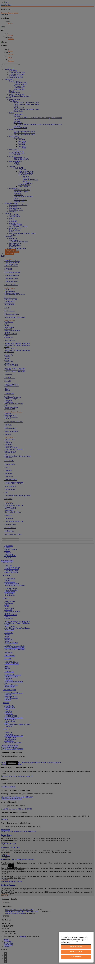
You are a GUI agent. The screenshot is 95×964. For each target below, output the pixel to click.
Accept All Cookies (76, 946)
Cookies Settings (76, 956)
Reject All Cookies (76, 951)
